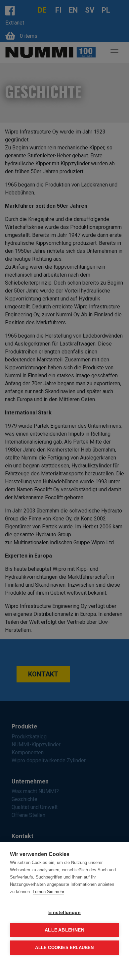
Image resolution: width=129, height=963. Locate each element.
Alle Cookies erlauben (64, 947)
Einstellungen (64, 912)
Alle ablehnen (64, 930)
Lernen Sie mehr (48, 891)
